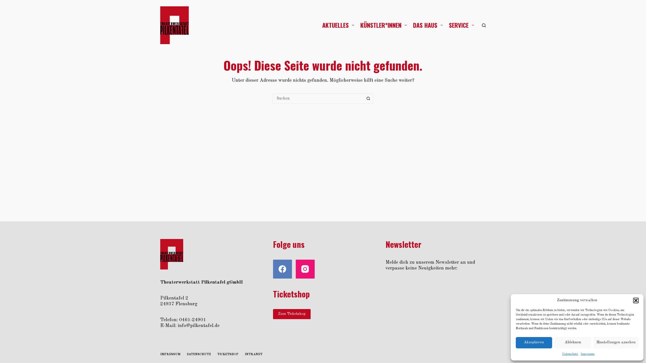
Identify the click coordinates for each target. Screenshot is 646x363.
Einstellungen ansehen (616, 342)
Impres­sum (588, 354)
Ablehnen (573, 342)
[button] (635, 300)
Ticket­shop (227, 354)
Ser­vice (459, 24)
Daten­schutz (570, 354)
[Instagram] (305, 269)
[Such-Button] (368, 99)
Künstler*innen (380, 24)
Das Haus (425, 24)
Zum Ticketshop (292, 314)
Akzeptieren (534, 342)
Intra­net (253, 354)
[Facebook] (282, 269)
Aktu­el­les (335, 24)
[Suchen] (484, 25)
